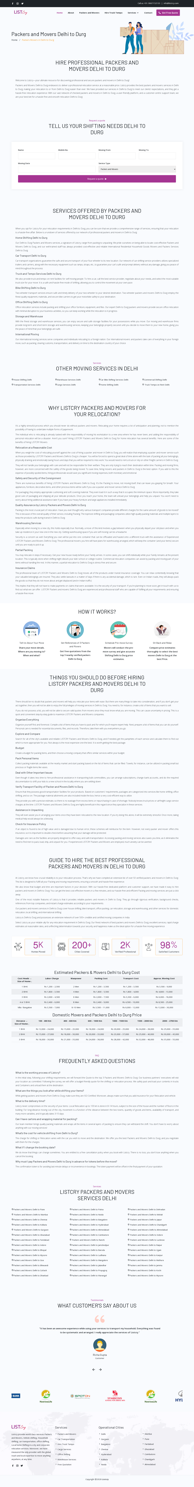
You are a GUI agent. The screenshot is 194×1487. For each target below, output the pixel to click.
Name (21, 150)
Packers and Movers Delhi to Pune (29, 1209)
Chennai (104, 1449)
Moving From (105, 150)
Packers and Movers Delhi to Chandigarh (148, 1224)
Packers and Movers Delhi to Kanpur (146, 1255)
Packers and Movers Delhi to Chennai (30, 1219)
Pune (146, 1439)
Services (132, 13)
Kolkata (104, 1459)
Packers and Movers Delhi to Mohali (146, 1214)
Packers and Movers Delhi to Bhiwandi (30, 1265)
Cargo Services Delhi (66, 384)
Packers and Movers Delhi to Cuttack (30, 1270)
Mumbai (148, 1434)
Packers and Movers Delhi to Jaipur (146, 1219)
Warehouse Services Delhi (69, 379)
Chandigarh (149, 1459)
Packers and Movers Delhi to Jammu (146, 1265)
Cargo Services (64, 1449)
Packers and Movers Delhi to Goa (28, 1260)
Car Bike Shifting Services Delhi (114, 379)
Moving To (144, 150)
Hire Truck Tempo (113, 13)
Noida (103, 1464)
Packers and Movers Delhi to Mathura (147, 1260)
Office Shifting (63, 1454)
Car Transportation (66, 1439)
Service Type (104, 163)
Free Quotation (64, 1464)
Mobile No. (63, 150)
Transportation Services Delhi (26, 384)
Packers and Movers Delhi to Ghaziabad (31, 1235)
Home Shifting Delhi (109, 384)
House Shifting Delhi (22, 379)
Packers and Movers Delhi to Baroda (88, 1250)
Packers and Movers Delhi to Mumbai (31, 1214)
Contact (148, 13)
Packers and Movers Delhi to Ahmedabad (90, 1229)
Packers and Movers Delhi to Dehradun (147, 1209)
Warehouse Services (66, 1459)
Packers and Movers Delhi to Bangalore (89, 1219)
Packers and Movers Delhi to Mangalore (90, 1260)
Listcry (105, 1479)
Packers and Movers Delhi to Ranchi (88, 1240)
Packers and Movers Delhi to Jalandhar (89, 1265)
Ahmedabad (149, 1464)
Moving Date (24, 163)
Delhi (103, 1434)
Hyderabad (106, 1454)
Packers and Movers (89, 13)
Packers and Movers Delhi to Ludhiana (89, 1255)
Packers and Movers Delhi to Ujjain (145, 1250)
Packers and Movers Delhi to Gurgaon (31, 1229)
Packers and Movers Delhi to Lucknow (147, 1240)
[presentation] (94, 1370)
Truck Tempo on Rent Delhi (156, 384)
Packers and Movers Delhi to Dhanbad (30, 1275)
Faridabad (149, 1444)
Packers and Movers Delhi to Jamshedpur (90, 1245)
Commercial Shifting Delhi (155, 379)
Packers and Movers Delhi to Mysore (30, 1255)
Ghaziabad (149, 1449)
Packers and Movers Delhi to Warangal (89, 1275)
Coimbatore (149, 1454)
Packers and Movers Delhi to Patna (87, 1209)
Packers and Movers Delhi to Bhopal (29, 1250)
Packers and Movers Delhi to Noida (87, 1214)
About (71, 13)
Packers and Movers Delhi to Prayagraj (89, 1270)
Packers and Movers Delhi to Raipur (146, 1245)
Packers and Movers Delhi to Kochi (145, 1270)
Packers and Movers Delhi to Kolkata (30, 1224)
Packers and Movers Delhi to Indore (29, 1245)
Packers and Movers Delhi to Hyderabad (90, 1224)
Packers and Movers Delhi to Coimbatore (90, 1235)
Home (60, 13)
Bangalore (105, 1444)
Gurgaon (105, 1439)
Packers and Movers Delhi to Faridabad (31, 1240)
